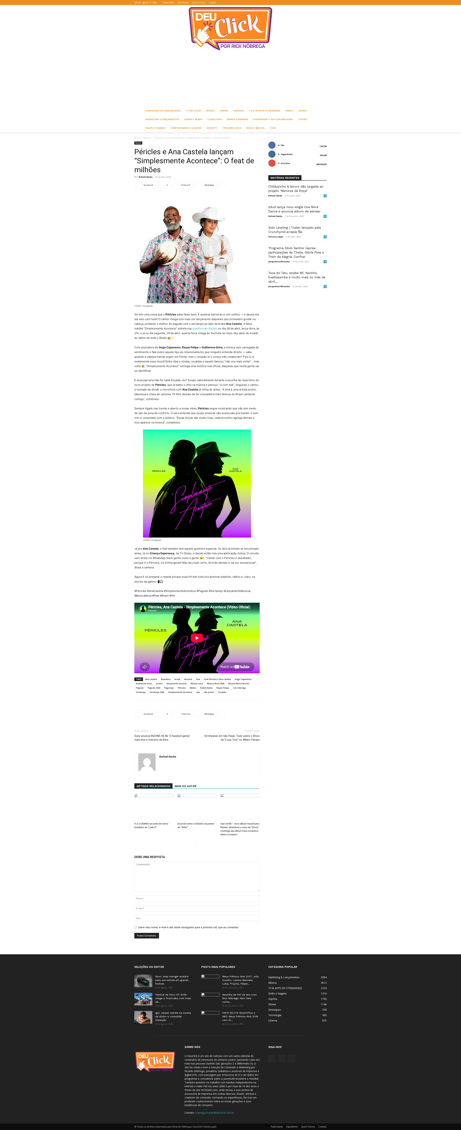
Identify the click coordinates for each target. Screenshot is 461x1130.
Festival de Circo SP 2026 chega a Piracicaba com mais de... (173, 998)
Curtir (323, 146)
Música (210, 110)
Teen (273, 128)
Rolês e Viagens (155, 128)
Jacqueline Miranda (279, 261)
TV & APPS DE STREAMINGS (264, 110)
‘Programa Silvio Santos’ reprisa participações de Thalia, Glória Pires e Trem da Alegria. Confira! (296, 252)
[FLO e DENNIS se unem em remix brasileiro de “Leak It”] (154, 807)
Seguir (323, 155)
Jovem (159, 683)
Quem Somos (198, 2)
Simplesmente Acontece (180, 692)
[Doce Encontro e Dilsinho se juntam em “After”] (197, 807)
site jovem (209, 692)
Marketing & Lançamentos (162, 119)
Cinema (224, 110)
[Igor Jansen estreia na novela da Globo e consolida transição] (143, 1017)
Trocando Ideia (231, 128)
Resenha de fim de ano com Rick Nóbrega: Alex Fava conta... (239, 998)
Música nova (197, 683)
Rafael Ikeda (146, 177)
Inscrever (321, 164)
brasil (177, 679)
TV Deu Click (193, 110)
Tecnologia (214, 119)
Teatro (302, 119)
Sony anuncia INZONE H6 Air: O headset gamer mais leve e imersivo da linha (162, 737)
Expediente (183, 2)
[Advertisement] (230, 79)
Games (289, 110)
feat (198, 679)
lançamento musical (176, 683)
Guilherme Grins (144, 683)
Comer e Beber (193, 119)
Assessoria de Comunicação (163, 110)
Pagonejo (169, 687)
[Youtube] (324, 2)
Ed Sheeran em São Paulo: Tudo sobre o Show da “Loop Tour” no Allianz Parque (232, 737)
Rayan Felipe (222, 687)
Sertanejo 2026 (157, 692)
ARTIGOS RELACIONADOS (153, 786)
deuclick (188, 679)
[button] (306, 2)
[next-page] (199, 841)
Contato (212, 2)
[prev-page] (193, 841)
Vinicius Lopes (275, 236)
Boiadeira (166, 679)
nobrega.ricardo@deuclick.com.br (214, 1112)
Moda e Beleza (255, 128)
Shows (302, 110)
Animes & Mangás (237, 119)
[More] (222, 185)
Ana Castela (151, 679)
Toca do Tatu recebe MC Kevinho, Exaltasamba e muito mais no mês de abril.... (296, 277)
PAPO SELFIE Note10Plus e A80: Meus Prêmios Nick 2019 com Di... (240, 1016)
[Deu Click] (230, 28)
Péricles (182, 687)
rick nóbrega (239, 687)
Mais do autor (185, 786)
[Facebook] (312, 2)
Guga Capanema (243, 679)
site (198, 692)
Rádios (193, 687)
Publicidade (168, 2)
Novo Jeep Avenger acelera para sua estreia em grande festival (172, 980)
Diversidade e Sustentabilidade (273, 119)
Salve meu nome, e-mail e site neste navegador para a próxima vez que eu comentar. (188, 927)
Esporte (212, 128)
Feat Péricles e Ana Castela (217, 679)
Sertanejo (141, 692)
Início (137, 137)
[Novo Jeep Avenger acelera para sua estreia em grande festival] (143, 981)
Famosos (238, 110)
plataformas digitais (205, 328)
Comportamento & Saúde (186, 128)
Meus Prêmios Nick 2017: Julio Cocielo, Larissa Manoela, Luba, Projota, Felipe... (240, 980)
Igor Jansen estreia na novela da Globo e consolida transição (173, 1016)
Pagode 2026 (154, 687)
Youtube (222, 692)
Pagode (140, 687)
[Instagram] (318, 2)
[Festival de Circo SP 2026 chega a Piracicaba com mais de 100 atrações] (143, 999)
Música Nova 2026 (215, 683)
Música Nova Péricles (238, 683)
